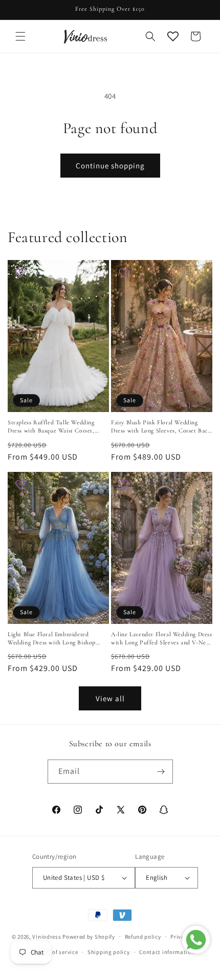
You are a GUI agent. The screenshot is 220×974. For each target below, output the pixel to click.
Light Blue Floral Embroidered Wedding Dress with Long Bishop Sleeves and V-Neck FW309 (52, 638)
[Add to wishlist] (20, 273)
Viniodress (46, 936)
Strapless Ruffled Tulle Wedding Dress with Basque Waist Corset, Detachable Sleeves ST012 (51, 427)
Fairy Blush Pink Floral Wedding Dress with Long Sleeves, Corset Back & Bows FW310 (161, 427)
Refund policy (143, 936)
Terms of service (56, 952)
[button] (20, 36)
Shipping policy (108, 952)
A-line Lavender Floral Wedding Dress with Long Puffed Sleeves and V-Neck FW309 (161, 638)
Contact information (166, 952)
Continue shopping (110, 165)
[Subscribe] (161, 772)
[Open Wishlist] (173, 36)
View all (110, 698)
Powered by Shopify (88, 936)
